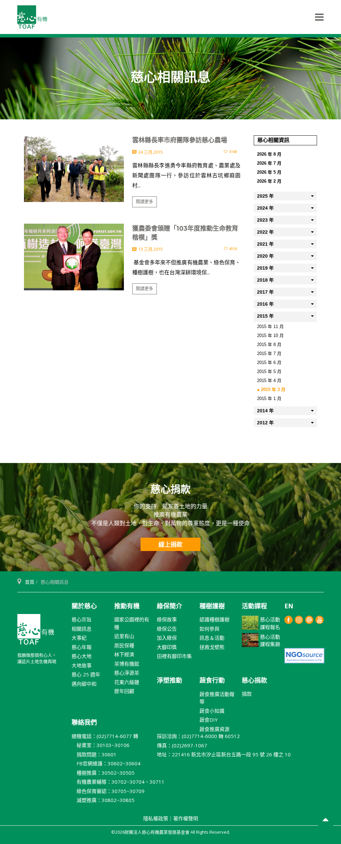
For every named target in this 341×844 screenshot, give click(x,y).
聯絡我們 (84, 722)
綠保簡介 (169, 606)
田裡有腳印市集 (174, 656)
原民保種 (124, 645)
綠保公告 (167, 628)
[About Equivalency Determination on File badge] (304, 655)
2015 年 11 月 (270, 326)
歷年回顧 (124, 691)
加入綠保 (167, 637)
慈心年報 (82, 647)
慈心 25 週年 (86, 674)
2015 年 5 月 (269, 371)
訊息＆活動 (211, 637)
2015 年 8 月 (269, 344)
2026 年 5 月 (269, 172)
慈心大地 (82, 656)
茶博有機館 (126, 663)
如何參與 (209, 628)
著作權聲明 (185, 818)
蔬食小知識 (211, 710)
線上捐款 (170, 544)
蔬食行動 (212, 680)
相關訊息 (82, 628)
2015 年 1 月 (269, 398)
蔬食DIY (208, 719)
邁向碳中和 (84, 683)
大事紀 (79, 637)
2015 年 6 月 (269, 362)
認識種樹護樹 (214, 619)
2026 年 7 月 (269, 163)
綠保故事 (167, 619)
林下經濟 (124, 654)
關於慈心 (84, 606)
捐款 (247, 693)
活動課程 (254, 606)
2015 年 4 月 (269, 380)
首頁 (29, 582)
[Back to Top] (325, 820)
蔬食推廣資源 (214, 729)
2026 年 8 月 (269, 154)
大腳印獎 (167, 647)
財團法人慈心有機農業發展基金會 (35, 632)
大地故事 (82, 665)
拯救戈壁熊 (211, 647)
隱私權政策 (155, 818)
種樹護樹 (212, 606)
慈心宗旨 (82, 619)
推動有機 (127, 606)
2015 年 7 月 (269, 353)
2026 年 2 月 (269, 181)
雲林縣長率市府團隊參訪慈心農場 (179, 140)
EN (288, 606)
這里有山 (124, 636)
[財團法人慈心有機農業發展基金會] (32, 17)
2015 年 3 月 (273, 389)
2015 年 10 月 (270, 335)
